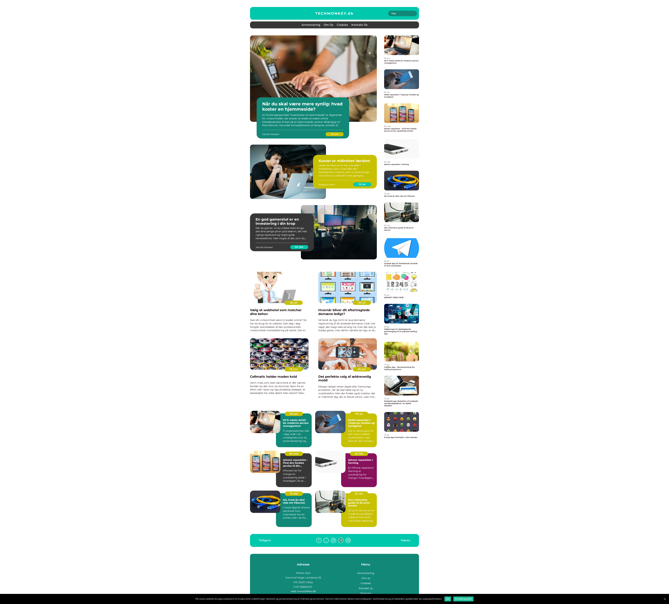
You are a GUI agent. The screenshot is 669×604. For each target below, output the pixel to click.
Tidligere (265, 540)
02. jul (359, 413)
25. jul (334, 134)
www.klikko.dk (306, 591)
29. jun (293, 369)
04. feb (359, 453)
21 (333, 540)
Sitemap (365, 593)
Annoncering (311, 24)
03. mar (294, 453)
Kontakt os (359, 24)
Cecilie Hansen (270, 134)
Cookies (342, 24)
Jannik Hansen (264, 247)
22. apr (359, 493)
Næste (405, 540)
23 (348, 540)
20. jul (362, 302)
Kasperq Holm (327, 184)
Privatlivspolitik (463, 599)
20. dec (299, 246)
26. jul (293, 302)
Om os (328, 24)
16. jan (362, 184)
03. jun (362, 369)
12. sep (294, 493)
